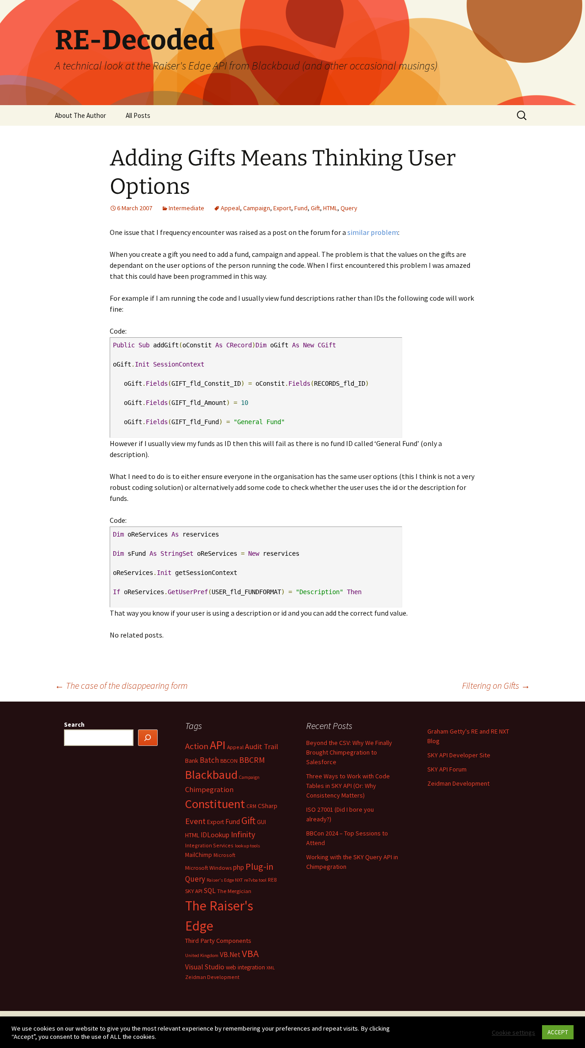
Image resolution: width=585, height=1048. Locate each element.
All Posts (138, 115)
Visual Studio (204, 967)
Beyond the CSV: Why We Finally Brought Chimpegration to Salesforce (349, 752)
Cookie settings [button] (513, 1032)
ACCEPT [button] (558, 1032)
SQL (210, 890)
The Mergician (234, 891)
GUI (261, 822)
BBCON (229, 760)
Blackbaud (211, 774)
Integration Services (209, 845)
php (238, 867)
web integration (245, 967)
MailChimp (198, 855)
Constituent (215, 803)
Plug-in (259, 866)
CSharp (267, 806)
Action (196, 746)
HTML (330, 208)
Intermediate (186, 208)
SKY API (193, 891)
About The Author (80, 115)
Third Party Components (218, 940)
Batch (209, 760)
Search (74, 724)
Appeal (230, 208)
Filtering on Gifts (496, 685)
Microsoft (224, 854)
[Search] (148, 737)
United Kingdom (201, 955)
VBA (250, 953)
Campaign (256, 208)
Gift (315, 208)
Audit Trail (261, 746)
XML (270, 968)
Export (282, 208)
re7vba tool (255, 880)
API (218, 744)
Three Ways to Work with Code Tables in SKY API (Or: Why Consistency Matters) (348, 785)
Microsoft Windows (208, 867)
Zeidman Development (212, 977)
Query (348, 208)
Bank (191, 760)
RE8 (272, 879)
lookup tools (247, 846)
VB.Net (230, 954)
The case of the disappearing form (121, 685)
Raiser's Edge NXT (225, 880)
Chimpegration (209, 789)
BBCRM (252, 760)
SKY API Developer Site (458, 755)
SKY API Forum (447, 769)
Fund (301, 208)
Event (195, 821)
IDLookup (215, 834)
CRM (251, 806)
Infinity (243, 834)
